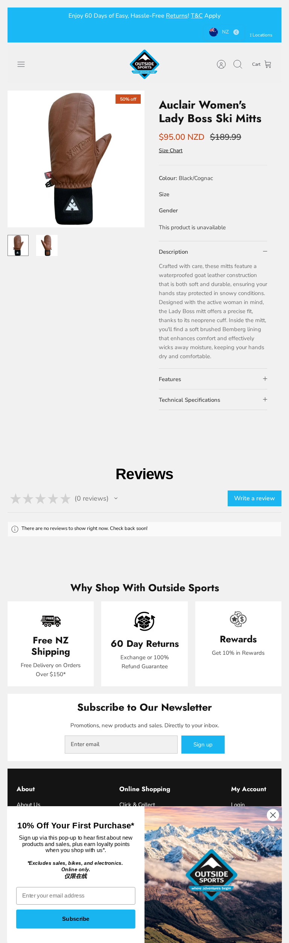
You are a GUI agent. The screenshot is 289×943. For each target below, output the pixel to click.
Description (173, 252)
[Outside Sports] (144, 64)
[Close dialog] (273, 815)
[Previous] (22, 15)
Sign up (203, 744)
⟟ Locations (261, 35)
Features (170, 379)
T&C (197, 16)
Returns (177, 16)
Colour (186, 178)
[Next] (266, 15)
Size (164, 194)
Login (238, 804)
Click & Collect (137, 804)
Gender (168, 210)
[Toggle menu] (25, 64)
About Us (28, 804)
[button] (115, 498)
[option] (76, 159)
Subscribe (76, 919)
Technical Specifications (189, 400)
